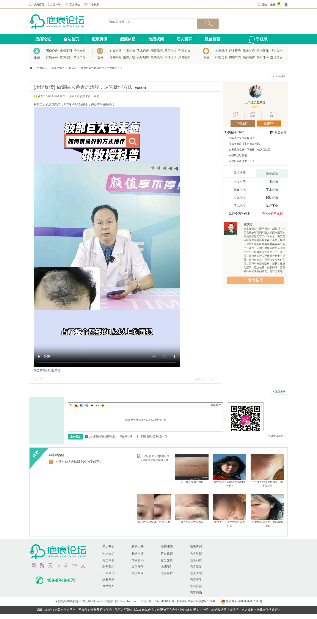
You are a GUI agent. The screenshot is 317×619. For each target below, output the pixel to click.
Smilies (103, 405)
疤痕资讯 (99, 39)
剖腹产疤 (129, 57)
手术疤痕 (143, 50)
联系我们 (108, 566)
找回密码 (138, 560)
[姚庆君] (230, 229)
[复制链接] (140, 87)
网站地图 (108, 586)
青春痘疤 (115, 57)
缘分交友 (167, 560)
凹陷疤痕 (171, 50)
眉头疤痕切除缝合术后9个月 (154, 522)
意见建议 (276, 57)
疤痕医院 (196, 573)
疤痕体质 (128, 39)
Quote (92, 405)
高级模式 (216, 405)
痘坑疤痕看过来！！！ (242, 161)
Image (81, 405)
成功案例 (66, 50)
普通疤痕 (171, 57)
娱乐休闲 (263, 57)
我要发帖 (281, 132)
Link (87, 405)
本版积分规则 (275, 435)
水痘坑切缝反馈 (238, 155)
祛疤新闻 (263, 50)
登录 (157, 419)
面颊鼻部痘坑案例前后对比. (245, 143)
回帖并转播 (125, 436)
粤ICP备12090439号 (161, 601)
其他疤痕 (184, 57)
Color (76, 405)
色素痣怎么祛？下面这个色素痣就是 (249, 149)
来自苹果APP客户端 (47, 370)
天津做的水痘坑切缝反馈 (154, 460)
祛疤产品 (80, 57)
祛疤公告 (276, 50)
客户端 (57, 4)
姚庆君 (73, 67)
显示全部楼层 (77, 96)
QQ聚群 (166, 566)
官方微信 (74, 4)
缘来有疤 (249, 50)
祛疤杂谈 (52, 57)
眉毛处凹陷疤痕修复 (192, 522)
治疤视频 (156, 39)
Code (97, 405)
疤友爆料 (221, 50)
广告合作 (108, 573)
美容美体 (249, 57)
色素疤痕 (184, 50)
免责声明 (108, 560)
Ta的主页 (242, 123)
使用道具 (200, 379)
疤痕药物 (196, 592)
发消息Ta (269, 123)
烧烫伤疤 (157, 50)
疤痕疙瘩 (115, 50)
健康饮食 (235, 57)
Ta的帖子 (231, 132)
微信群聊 (212, 39)
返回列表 (280, 76)
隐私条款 (108, 579)
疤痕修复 (196, 566)
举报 (212, 379)
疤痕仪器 (196, 586)
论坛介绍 (108, 553)
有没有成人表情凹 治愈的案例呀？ (79, 461)
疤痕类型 (196, 553)
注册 (272, 4)
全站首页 (71, 39)
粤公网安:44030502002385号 (243, 601)
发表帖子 (255, 280)
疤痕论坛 (43, 39)
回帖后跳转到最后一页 (154, 436)
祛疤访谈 (221, 57)
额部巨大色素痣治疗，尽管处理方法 (101, 67)
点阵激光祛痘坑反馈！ (242, 137)
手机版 (262, 39)
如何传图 (138, 566)
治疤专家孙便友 (239, 213)
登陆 (264, 4)
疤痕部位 (196, 560)
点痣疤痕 (143, 57)
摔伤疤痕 (157, 57)
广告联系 (94, 4)
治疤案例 (272, 205)
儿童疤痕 (129, 50)
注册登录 (138, 573)
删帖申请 (138, 553)
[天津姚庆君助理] (255, 91)
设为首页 (39, 4)
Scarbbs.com (128, 601)
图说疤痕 (52, 50)
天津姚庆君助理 (254, 102)
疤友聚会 (235, 50)
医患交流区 (58, 67)
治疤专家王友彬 (272, 213)
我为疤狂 (66, 57)
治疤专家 (80, 50)
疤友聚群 (184, 39)
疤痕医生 (196, 579)
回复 (41, 379)
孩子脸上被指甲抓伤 (192, 481)
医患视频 (167, 553)
